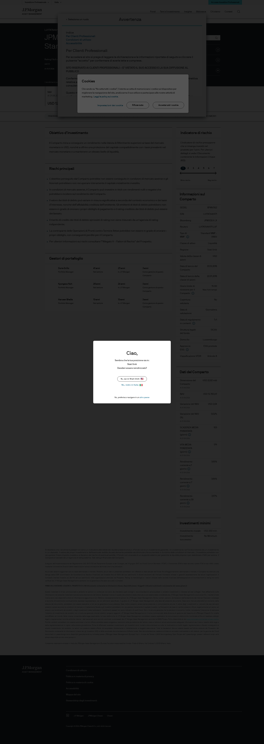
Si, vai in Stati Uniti (130, 379)
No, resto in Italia (130, 385)
